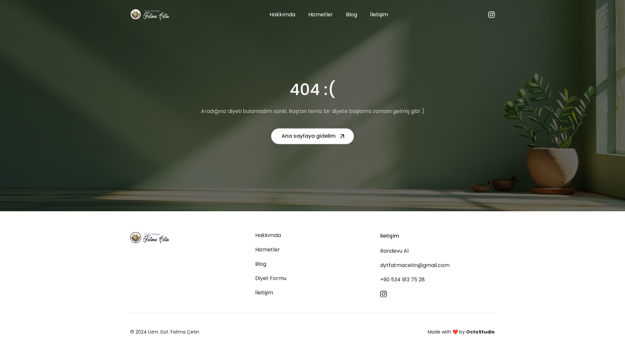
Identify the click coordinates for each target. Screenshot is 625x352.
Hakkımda (268, 235)
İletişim (264, 292)
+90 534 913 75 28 (402, 279)
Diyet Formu (270, 278)
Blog (260, 264)
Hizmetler (267, 249)
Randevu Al (394, 251)
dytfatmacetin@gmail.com (415, 265)
